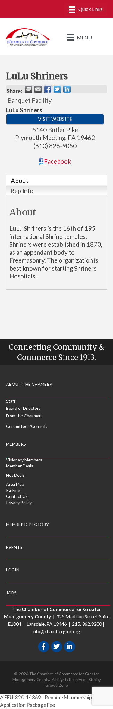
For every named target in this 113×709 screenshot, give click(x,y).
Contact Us (17, 496)
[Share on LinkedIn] (67, 89)
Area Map (15, 484)
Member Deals (19, 465)
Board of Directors (23, 408)
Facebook (57, 161)
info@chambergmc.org (56, 631)
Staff (10, 400)
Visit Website (55, 119)
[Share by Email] (38, 89)
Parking (13, 490)
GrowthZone (56, 685)
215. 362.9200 (87, 624)
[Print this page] (28, 89)
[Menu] (85, 9)
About (19, 180)
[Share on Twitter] (57, 89)
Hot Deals (15, 475)
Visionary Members (24, 459)
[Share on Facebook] (47, 89)
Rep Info (22, 190)
